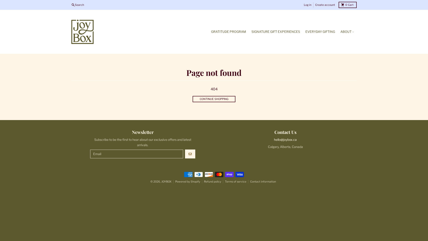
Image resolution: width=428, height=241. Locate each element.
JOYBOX (166, 181)
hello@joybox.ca (285, 139)
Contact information (263, 181)
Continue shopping (214, 99)
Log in (307, 4)
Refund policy (212, 181)
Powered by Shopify (187, 181)
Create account (325, 4)
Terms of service (235, 181)
